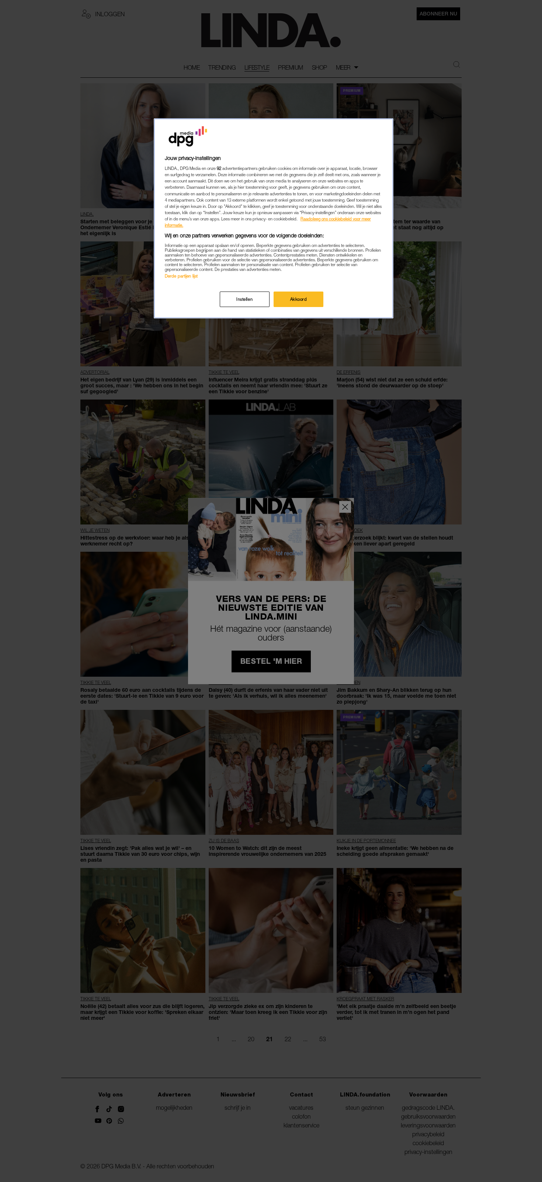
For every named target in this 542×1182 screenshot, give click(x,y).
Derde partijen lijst (181, 275)
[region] (273, 218)
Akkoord (298, 299)
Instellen (244, 299)
